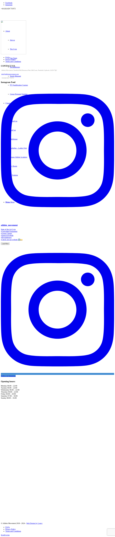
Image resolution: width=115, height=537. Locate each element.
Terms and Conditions (13, 61)
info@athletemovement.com (10, 74)
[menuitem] (59, 527)
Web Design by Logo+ (34, 523)
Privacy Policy (10, 59)
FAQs (7, 57)
